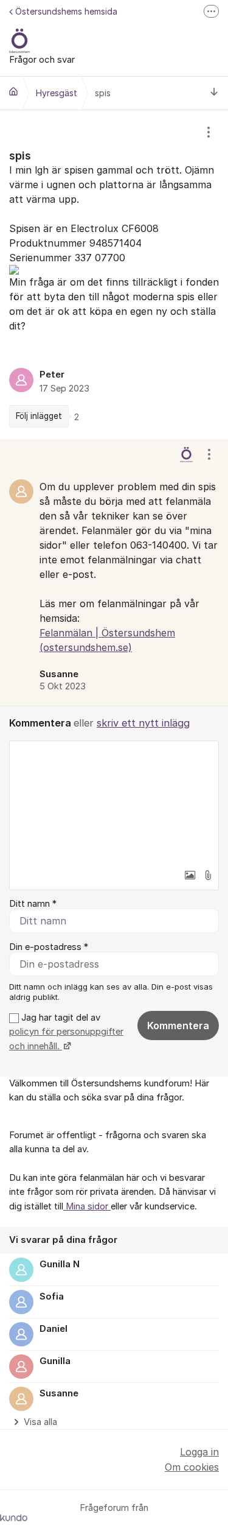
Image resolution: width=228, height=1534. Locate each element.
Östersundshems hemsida (66, 11)
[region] (114, 275)
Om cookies (192, 1467)
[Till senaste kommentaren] (214, 93)
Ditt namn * (33, 903)
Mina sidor (87, 1206)
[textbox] (114, 802)
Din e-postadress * (48, 946)
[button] (189, 875)
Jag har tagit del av (66, 1032)
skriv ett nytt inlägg (143, 723)
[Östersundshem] (13, 91)
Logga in (199, 1452)
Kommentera (178, 1025)
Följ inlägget (39, 416)
